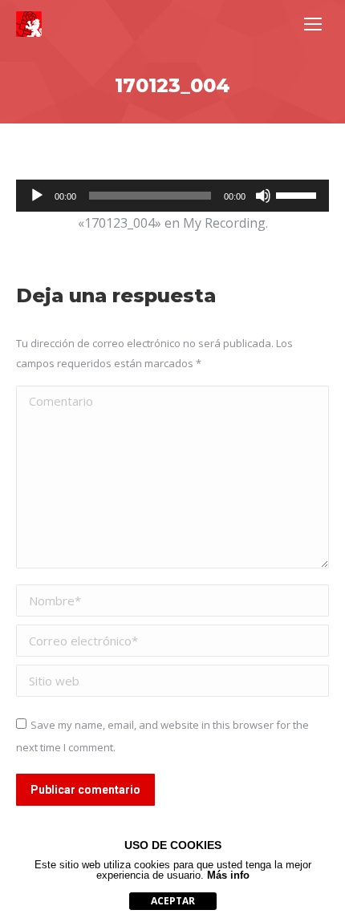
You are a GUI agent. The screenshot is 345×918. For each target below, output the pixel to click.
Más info (228, 875)
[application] (172, 196)
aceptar (173, 901)
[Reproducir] (37, 196)
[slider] (298, 194)
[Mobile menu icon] (313, 24)
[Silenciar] (263, 196)
